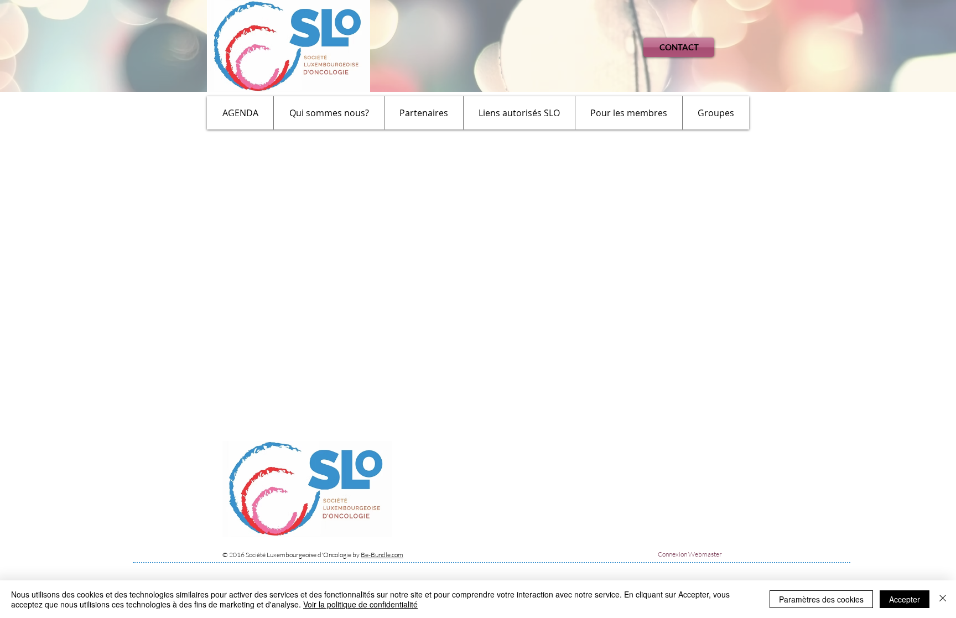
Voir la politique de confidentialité (360, 604)
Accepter (904, 599)
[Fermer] (942, 599)
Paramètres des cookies (821, 599)
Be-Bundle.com (382, 555)
